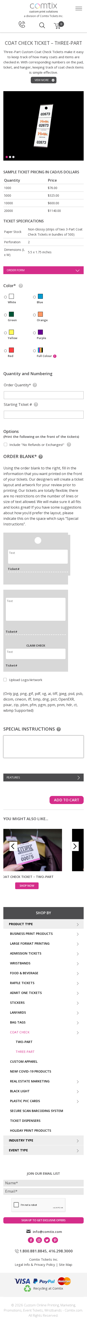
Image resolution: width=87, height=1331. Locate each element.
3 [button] (13, 157)
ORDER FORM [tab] (16, 270)
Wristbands (20, 963)
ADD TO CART (66, 799)
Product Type (21, 924)
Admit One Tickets (26, 993)
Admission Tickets (25, 953)
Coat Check (19, 1032)
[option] (43, 130)
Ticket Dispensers (25, 1120)
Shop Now (43, 886)
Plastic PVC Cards (25, 1101)
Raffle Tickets (22, 983)
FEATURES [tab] (13, 777)
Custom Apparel (23, 1061)
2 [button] (10, 157)
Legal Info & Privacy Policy (35, 1264)
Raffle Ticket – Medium (43, 877)
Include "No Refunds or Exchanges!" (36, 444)
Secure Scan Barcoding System (36, 1111)
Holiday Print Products (30, 1130)
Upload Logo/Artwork (25, 679)
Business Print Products (31, 933)
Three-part (25, 1051)
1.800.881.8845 (33, 1251)
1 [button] (7, 157)
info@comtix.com (47, 1231)
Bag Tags (17, 1022)
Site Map (65, 1264)
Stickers (17, 1002)
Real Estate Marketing (30, 1081)
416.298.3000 (61, 1251)
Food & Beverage (24, 973)
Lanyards (18, 1012)
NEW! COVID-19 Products (30, 1071)
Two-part (24, 1042)
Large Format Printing (30, 943)
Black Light (20, 1091)
